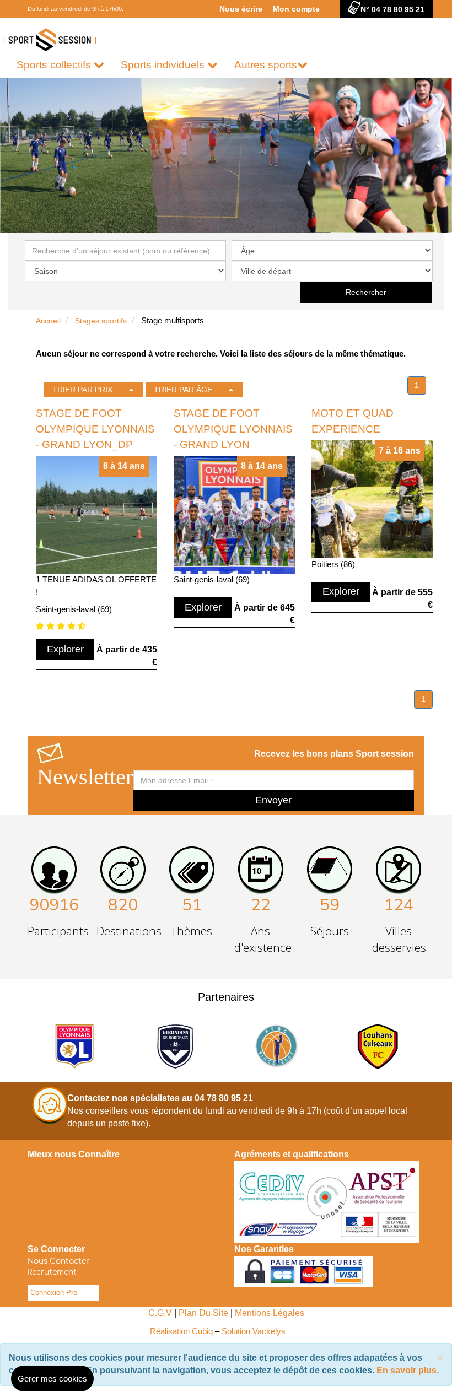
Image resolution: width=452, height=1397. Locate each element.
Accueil (48, 320)
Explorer (65, 649)
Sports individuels (164, 65)
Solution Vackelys (254, 1331)
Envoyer (273, 800)
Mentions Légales (269, 1313)
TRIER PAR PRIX (82, 389)
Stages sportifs (101, 320)
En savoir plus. (407, 1370)
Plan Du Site (203, 1313)
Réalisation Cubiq (181, 1331)
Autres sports (265, 65)
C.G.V (160, 1313)
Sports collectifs (55, 65)
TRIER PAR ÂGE (183, 389)
